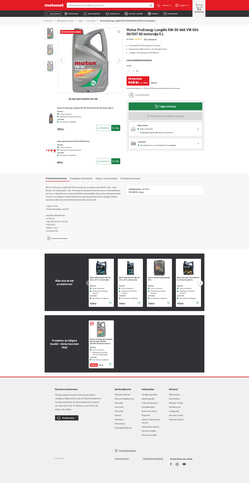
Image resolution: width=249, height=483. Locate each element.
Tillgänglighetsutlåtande (153, 458)
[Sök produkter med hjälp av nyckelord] (150, 5)
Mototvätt (119, 407)
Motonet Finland (176, 415)
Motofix (118, 415)
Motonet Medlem (149, 431)
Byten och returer (149, 411)
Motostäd (119, 411)
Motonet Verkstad (122, 394)
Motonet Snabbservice (124, 398)
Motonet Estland (176, 419)
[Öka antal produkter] (137, 71)
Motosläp (119, 403)
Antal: (129, 65)
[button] (61, 60)
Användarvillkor (148, 407)
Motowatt (119, 419)
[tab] (71, 14)
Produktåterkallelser (127, 450)
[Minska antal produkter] (129, 71)
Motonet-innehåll (149, 435)
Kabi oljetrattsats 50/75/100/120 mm (73, 141)
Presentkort (120, 423)
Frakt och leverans (150, 403)
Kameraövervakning (150, 426)
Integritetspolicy (122, 458)
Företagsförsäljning (123, 427)
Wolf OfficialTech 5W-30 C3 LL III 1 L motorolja (129, 279)
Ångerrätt (146, 415)
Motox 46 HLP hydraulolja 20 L (159, 279)
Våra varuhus (174, 394)
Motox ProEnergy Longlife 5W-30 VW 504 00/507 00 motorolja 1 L (85, 108)
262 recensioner (150, 39)
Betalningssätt (148, 398)
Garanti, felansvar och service (151, 421)
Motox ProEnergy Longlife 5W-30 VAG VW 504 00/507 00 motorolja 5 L (101, 341)
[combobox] (107, 5)
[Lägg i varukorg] (110, 302)
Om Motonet (174, 398)
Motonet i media (176, 403)
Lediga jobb (174, 411)
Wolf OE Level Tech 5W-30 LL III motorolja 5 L (188, 279)
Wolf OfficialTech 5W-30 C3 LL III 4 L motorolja (100, 279)
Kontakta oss (175, 407)
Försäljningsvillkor (149, 394)
